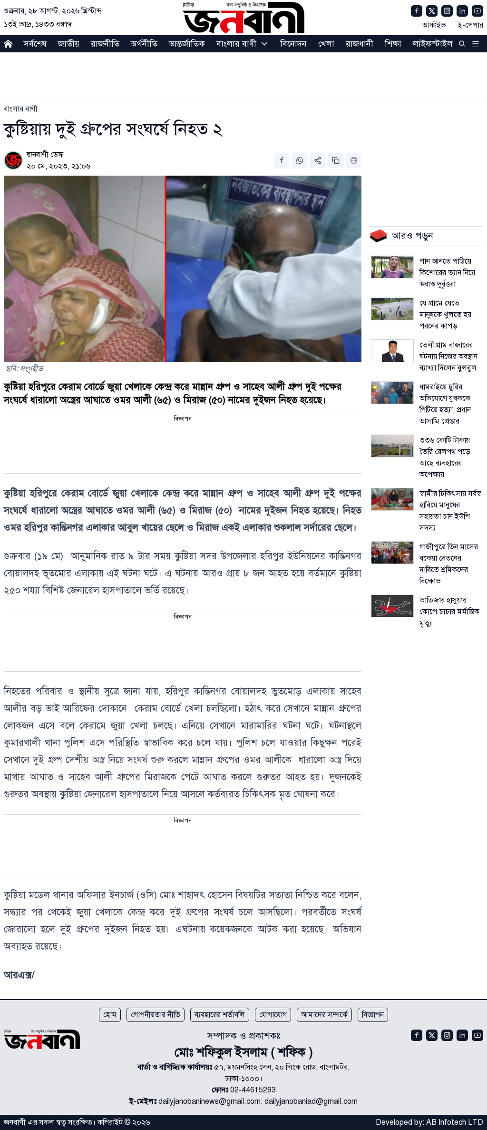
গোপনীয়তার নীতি (155, 1015)
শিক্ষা (393, 44)
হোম (110, 1015)
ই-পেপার (470, 25)
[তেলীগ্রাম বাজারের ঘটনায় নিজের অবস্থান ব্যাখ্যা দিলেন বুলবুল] (392, 350)
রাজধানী (359, 44)
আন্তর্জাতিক (187, 44)
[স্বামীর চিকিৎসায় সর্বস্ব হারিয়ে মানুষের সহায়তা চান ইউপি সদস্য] (392, 499)
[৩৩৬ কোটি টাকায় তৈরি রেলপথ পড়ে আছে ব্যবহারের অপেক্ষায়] (392, 446)
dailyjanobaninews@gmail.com (209, 1101)
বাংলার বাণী (236, 44)
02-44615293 (253, 1090)
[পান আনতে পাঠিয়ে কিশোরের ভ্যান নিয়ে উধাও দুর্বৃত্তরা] (392, 267)
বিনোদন (293, 44)
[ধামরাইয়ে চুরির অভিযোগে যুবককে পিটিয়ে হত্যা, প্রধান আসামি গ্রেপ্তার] (392, 392)
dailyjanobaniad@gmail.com (311, 1101)
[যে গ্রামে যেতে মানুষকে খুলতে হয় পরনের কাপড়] (392, 308)
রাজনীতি (105, 44)
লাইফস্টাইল (433, 44)
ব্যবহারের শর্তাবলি (220, 1015)
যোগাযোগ (273, 1015)
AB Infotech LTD (454, 1122)
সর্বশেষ (35, 44)
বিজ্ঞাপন (373, 1015)
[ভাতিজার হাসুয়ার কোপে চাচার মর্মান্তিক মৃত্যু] (392, 606)
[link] (21, 109)
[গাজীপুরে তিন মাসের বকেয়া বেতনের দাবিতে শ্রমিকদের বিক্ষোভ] (392, 552)
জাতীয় (68, 44)
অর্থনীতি (144, 44)
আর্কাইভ (434, 25)
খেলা (326, 44)
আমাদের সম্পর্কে (324, 1015)
